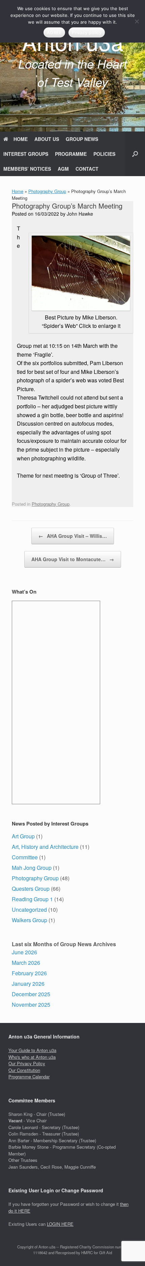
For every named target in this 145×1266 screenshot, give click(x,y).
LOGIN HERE (60, 1224)
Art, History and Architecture (45, 847)
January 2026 (28, 983)
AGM (63, 168)
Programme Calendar (29, 1076)
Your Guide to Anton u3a (32, 1050)
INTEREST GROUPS (25, 153)
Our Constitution (24, 1070)
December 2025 (31, 994)
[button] (135, 154)
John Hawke (80, 213)
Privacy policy (87, 32)
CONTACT (87, 168)
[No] (136, 21)
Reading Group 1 (32, 899)
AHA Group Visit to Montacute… (72, 559)
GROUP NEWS (82, 139)
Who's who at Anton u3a (32, 1057)
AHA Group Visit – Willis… (72, 535)
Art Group (23, 836)
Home (17, 191)
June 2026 (24, 952)
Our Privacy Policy (26, 1063)
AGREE (54, 32)
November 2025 (31, 1004)
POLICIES (104, 153)
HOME (20, 139)
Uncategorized (29, 909)
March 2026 (26, 962)
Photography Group (47, 191)
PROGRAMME (71, 153)
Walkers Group (29, 920)
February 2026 (29, 973)
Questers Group (31, 888)
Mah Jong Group (32, 867)
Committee (25, 857)
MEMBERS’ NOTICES (27, 168)
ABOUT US (46, 139)
